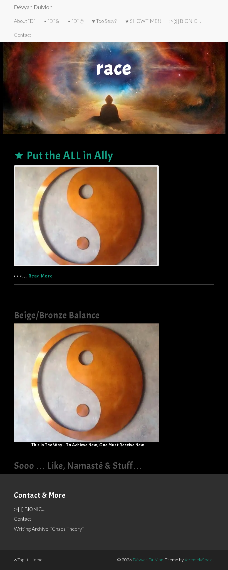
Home (36, 559)
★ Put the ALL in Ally (63, 155)
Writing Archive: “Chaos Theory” (49, 529)
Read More (40, 276)
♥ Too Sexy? (104, 21)
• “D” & (51, 21)
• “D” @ (76, 21)
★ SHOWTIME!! (143, 21)
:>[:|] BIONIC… (185, 21)
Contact (22, 35)
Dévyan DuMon (33, 7)
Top (20, 559)
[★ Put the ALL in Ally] (114, 215)
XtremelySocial (199, 559)
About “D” (24, 21)
